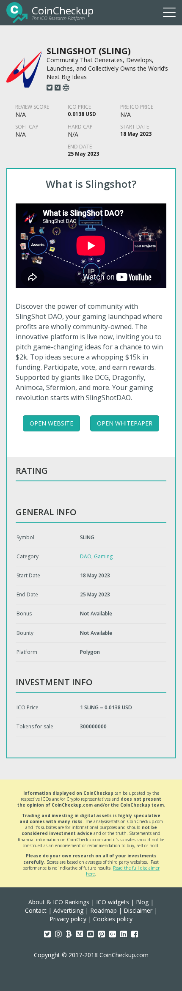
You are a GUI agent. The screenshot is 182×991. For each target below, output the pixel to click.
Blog (142, 902)
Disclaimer (138, 910)
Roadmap (103, 910)
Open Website (51, 423)
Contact (36, 910)
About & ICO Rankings (58, 902)
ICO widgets (112, 902)
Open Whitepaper (124, 423)
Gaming (103, 556)
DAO (85, 556)
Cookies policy (112, 919)
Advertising (68, 910)
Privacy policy (68, 919)
